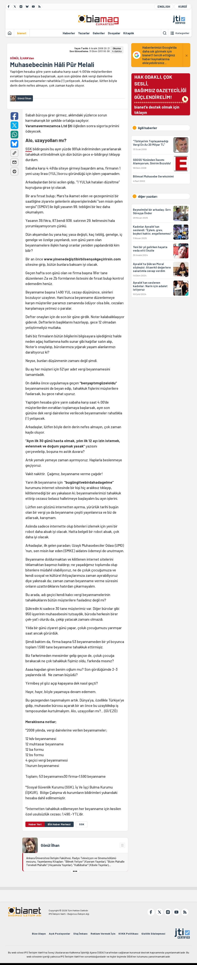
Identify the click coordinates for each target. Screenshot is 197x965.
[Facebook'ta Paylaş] (14, 116)
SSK (28, 149)
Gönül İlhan (50, 845)
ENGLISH (164, 6)
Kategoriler (182, 33)
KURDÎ (182, 6)
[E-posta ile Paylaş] (14, 162)
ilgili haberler (147, 128)
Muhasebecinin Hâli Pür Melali (52, 64)
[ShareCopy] (14, 153)
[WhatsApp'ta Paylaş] (14, 134)
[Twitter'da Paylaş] (14, 125)
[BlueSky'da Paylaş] (14, 144)
